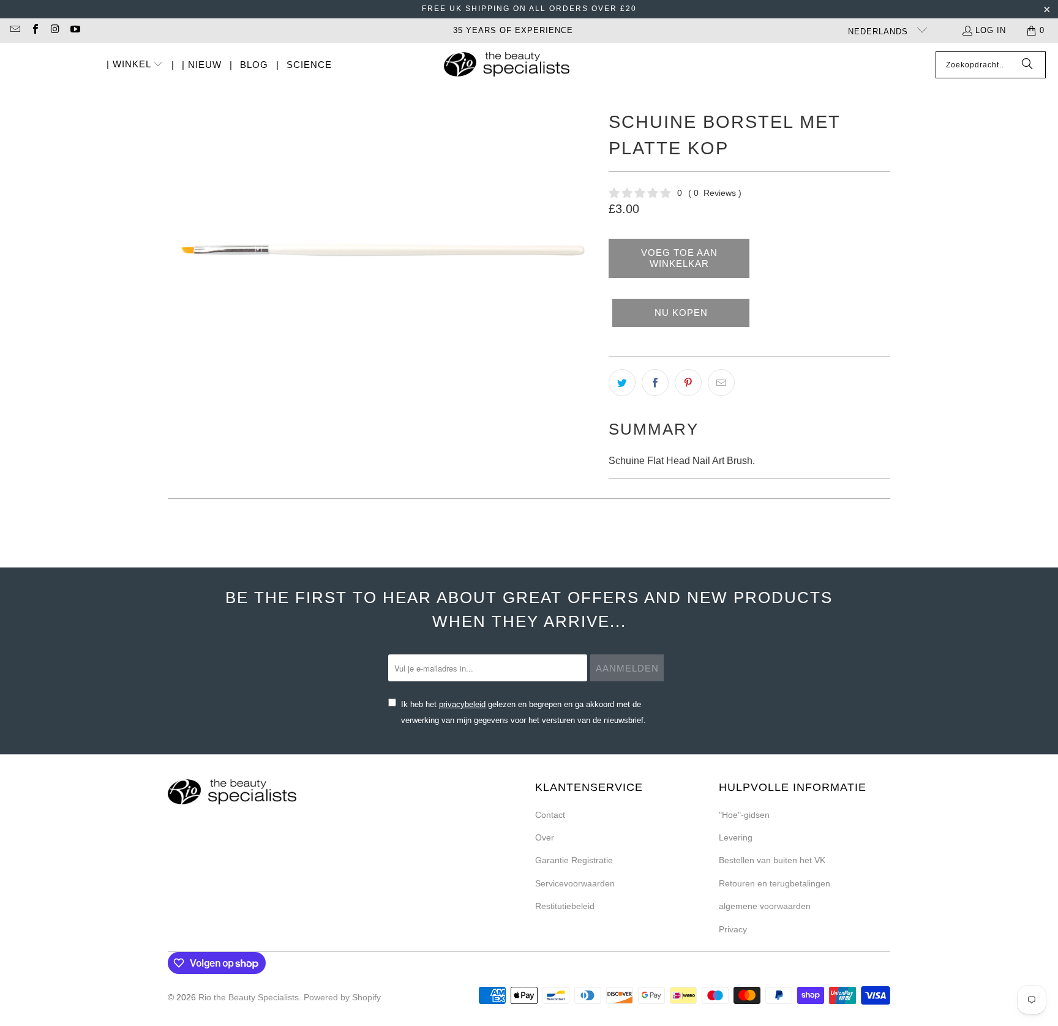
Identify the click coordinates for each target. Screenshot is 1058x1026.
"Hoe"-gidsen (744, 815)
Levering (735, 837)
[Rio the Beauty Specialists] (506, 65)
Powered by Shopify (342, 997)
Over (544, 837)
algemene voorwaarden (765, 906)
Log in (990, 30)
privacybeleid (462, 704)
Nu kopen (681, 312)
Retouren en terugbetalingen (774, 883)
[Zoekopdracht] (1027, 64)
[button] (135, 65)
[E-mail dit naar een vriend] (721, 382)
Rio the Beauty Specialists (248, 997)
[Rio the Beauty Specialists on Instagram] (54, 30)
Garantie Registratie (574, 860)
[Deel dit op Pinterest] (688, 382)
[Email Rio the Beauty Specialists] (14, 30)
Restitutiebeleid (565, 906)
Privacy (733, 929)
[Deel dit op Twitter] (622, 382)
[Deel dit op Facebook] (655, 382)
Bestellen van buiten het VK (772, 860)
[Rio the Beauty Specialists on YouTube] (74, 30)
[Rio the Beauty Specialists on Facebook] (34, 30)
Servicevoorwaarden (575, 883)
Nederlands (879, 31)
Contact (550, 815)
